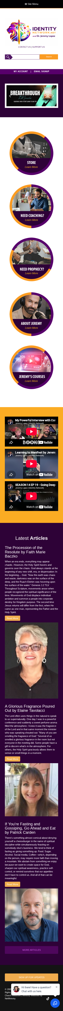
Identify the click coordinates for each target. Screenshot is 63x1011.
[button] (10, 95)
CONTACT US (24, 47)
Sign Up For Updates (31, 977)
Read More (12, 618)
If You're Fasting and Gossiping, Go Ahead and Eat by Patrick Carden (30, 828)
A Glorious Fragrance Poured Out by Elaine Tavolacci (30, 708)
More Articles (31, 950)
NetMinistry (10, 998)
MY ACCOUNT (21, 71)
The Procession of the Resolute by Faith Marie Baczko (25, 551)
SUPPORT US (38, 47)
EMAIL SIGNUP (41, 71)
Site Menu (32, 4)
